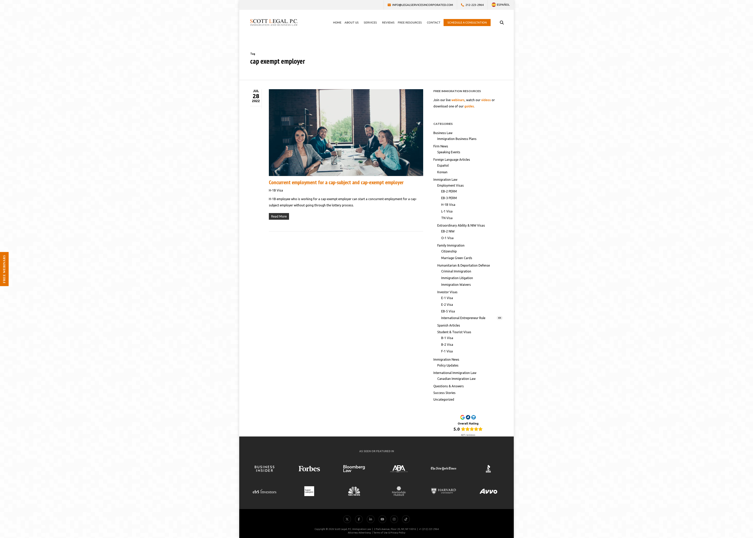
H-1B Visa (276, 190)
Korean (442, 172)
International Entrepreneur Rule (471, 318)
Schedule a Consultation (732, 514)
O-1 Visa (447, 238)
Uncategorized (443, 399)
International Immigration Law (454, 373)
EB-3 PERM (449, 198)
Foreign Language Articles (451, 159)
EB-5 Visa (448, 311)
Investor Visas (447, 292)
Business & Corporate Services (727, 485)
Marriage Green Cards (456, 258)
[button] (743, 528)
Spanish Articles (448, 325)
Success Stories (444, 393)
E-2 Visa (447, 304)
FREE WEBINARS (4, 269)
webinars (458, 100)
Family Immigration (451, 245)
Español (443, 165)
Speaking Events (448, 152)
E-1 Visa (447, 298)
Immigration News (446, 359)
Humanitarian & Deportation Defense (463, 265)
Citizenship (449, 251)
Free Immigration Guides (731, 504)
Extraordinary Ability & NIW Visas (461, 225)
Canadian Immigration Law (456, 378)
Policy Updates (447, 365)
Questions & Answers (448, 386)
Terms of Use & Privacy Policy (389, 532)
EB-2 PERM (449, 191)
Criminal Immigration (456, 271)
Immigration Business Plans (457, 139)
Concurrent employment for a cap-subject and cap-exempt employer (336, 182)
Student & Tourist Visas (454, 332)
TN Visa (447, 218)
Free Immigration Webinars (729, 495)
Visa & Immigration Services (729, 476)
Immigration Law (445, 179)
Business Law (442, 133)
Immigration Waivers (456, 284)
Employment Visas (450, 185)
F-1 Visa (447, 351)
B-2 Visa (447, 344)
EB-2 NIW (448, 231)
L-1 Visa (447, 211)
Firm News (440, 146)
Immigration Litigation (457, 278)
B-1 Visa (447, 338)
